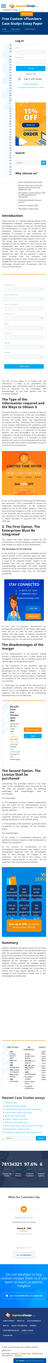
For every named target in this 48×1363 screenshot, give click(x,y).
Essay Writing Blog (11, 1330)
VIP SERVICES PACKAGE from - (24, 925)
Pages (6, 324)
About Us (21, 1321)
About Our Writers (19, 1326)
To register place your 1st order (30, 87)
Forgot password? (30, 84)
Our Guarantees (34, 1321)
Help (33, 736)
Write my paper (33, 730)
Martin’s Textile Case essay (16, 1119)
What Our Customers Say (24, 1197)
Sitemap (18, 1356)
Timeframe (8, 333)
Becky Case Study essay (15, 1116)
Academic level (9, 314)
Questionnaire (20, 1217)
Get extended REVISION (12, 893)
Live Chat (34, 608)
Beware (33, 1326)
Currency (7, 352)
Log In (31, 68)
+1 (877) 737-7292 (9, 10)
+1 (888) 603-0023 (28, 593)
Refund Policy (38, 1354)
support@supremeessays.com (24, 598)
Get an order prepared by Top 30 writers (12, 910)
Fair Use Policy (7, 1356)
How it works (8, 1321)
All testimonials (24, 1255)
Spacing (7, 343)
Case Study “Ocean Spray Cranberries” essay (24, 1126)
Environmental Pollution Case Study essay (23, 1109)
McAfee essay (11, 1102)
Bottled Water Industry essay (17, 1129)
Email (17, 48)
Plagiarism (7, 1335)
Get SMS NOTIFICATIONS (24, 893)
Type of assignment (11, 295)
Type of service (9, 285)
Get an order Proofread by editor (36, 893)
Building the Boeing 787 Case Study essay (23, 1132)
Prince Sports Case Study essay (18, 1112)
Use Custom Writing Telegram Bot (26, 1296)
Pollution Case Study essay (16, 1122)
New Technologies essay (15, 1106)
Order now (27, 14)
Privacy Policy (25, 1354)
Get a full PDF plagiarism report (24, 910)
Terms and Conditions (10, 1354)
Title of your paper (11, 304)
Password (19, 57)
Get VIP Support (36, 910)
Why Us (6, 1326)
